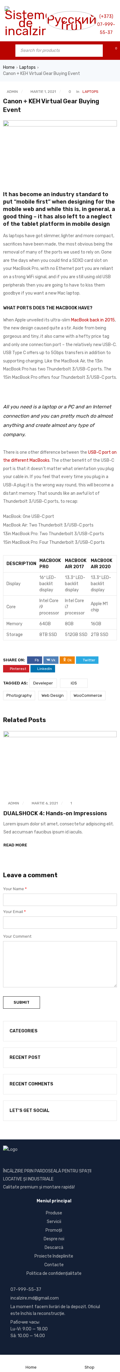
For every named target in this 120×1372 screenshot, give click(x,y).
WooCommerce (88, 695)
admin (12, 91)
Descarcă (54, 1247)
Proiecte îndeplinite (53, 1256)
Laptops (27, 67)
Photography (19, 695)
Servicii (54, 1221)
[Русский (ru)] (71, 20)
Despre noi (54, 1239)
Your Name (15, 888)
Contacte (54, 1264)
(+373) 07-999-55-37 (106, 24)
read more (15, 845)
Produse (54, 1213)
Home (9, 67)
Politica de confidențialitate (54, 1273)
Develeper (43, 683)
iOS (74, 683)
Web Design (53, 695)
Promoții (54, 1230)
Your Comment (17, 936)
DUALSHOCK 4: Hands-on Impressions (55, 813)
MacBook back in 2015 (93, 320)
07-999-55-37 (25, 1289)
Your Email (14, 911)
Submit (22, 1002)
